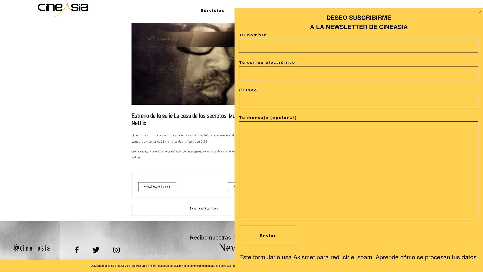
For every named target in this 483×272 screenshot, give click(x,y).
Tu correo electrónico (267, 62)
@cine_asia (32, 248)
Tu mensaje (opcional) (268, 117)
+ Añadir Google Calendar (157, 186)
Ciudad (248, 90)
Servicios (213, 10)
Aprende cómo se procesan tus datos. (427, 256)
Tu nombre (253, 35)
